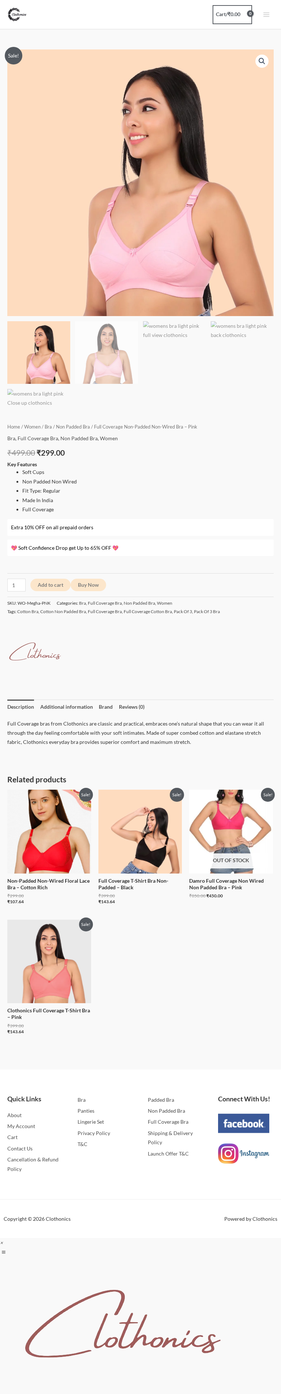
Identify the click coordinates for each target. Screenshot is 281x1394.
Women (32, 427)
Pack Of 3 (183, 611)
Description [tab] (20, 707)
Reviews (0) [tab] (132, 707)
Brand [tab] (106, 707)
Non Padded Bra (73, 427)
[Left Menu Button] (3, 1252)
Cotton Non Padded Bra (63, 611)
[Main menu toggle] (266, 14)
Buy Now (88, 585)
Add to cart (50, 585)
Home (13, 427)
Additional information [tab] (66, 707)
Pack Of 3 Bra (207, 611)
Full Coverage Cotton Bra (148, 611)
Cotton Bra (27, 611)
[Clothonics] (34, 651)
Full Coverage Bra (38, 438)
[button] (262, 61)
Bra (48, 427)
